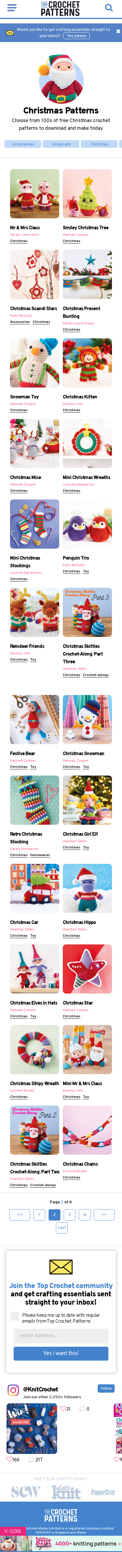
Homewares (40, 855)
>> (104, 1214)
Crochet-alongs (96, 675)
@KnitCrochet (40, 1390)
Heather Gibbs (75, 669)
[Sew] (26, 1492)
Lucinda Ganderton (78, 484)
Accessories (23, 144)
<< (20, 1214)
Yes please (76, 36)
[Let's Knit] (66, 1492)
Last (62, 1227)
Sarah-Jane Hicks (24, 235)
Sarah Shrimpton (24, 849)
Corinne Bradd (22, 1090)
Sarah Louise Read (78, 323)
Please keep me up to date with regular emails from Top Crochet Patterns (61, 1318)
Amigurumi (61, 144)
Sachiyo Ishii (73, 404)
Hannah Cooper (76, 235)
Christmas (99, 144)
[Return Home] (60, 15)
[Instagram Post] (32, 1428)
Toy (86, 571)
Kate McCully (21, 315)
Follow (106, 1388)
